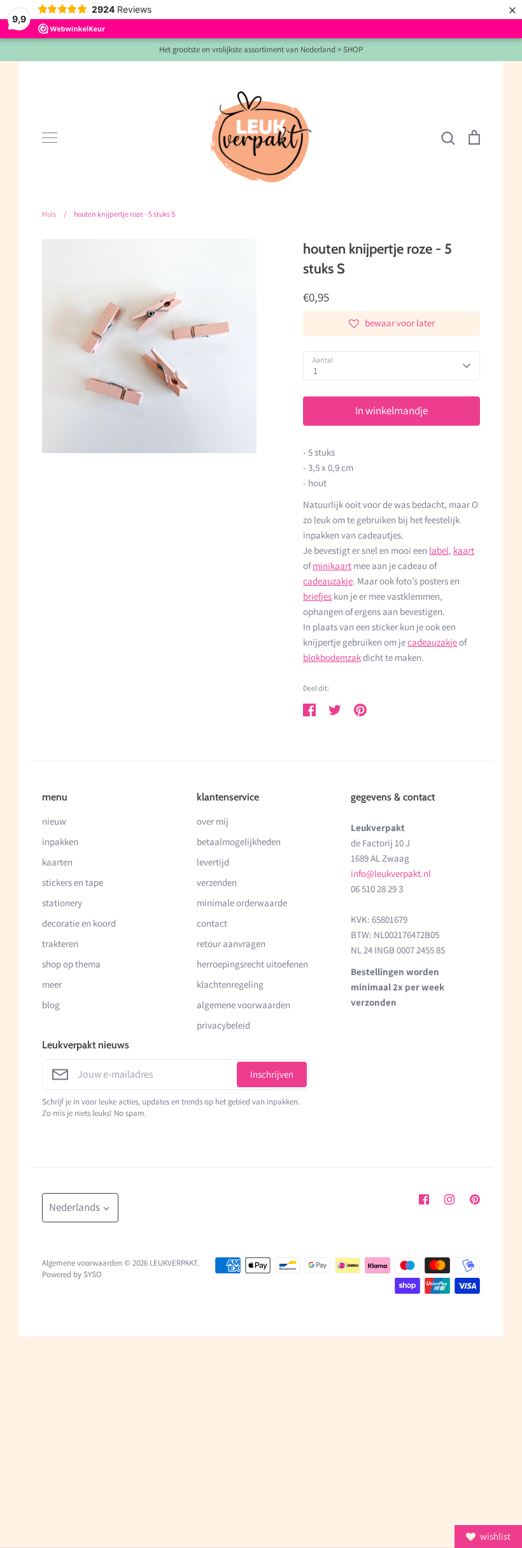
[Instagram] (449, 1199)
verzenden (217, 882)
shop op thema (71, 964)
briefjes (317, 596)
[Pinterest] (475, 1199)
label (439, 550)
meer (52, 984)
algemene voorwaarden (243, 1005)
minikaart (332, 566)
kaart (463, 550)
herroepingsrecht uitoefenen (252, 964)
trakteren (60, 943)
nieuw (54, 821)
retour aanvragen (231, 943)
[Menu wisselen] (50, 137)
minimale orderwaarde (242, 903)
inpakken (60, 841)
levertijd (213, 862)
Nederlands (74, 1207)
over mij (213, 821)
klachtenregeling (230, 984)
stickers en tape (72, 882)
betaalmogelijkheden (239, 841)
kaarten (57, 862)
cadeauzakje (328, 581)
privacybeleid (223, 1025)
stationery (62, 903)
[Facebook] (424, 1199)
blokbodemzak (332, 657)
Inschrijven (271, 1074)
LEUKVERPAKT (173, 1262)
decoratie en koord (79, 923)
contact (212, 923)
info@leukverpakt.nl (391, 873)
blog (51, 1005)
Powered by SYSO (72, 1274)
